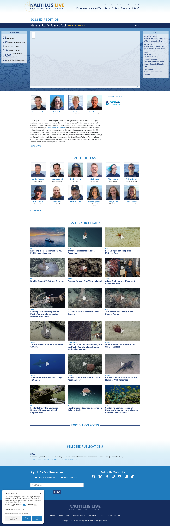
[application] (85, 59)
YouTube (147, 55)
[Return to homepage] (48, 6)
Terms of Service (78, 515)
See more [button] (34, 211)
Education (125, 8)
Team (107, 8)
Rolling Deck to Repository (154, 46)
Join (134, 8)
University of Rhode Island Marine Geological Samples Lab (154, 64)
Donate (137, 5)
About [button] (106, 5)
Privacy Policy (64, 515)
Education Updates (70, 477)
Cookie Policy (92, 515)
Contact (130, 5)
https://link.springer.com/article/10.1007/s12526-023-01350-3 (55, 459)
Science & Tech (95, 8)
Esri (138, 87)
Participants (114, 5)
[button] (138, 8)
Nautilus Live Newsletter (46, 477)
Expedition (81, 8)
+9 (96, 335)
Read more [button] (35, 146)
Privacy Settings (114, 515)
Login (103, 515)
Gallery (115, 8)
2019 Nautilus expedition (55, 128)
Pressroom (123, 5)
